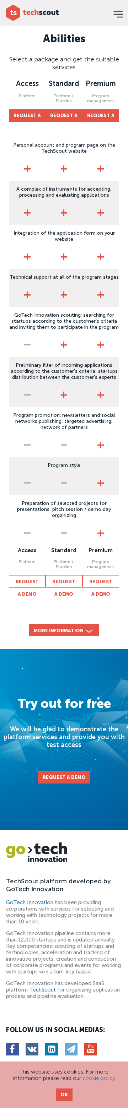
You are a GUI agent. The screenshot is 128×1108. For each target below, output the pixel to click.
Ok (64, 1094)
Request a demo (27, 117)
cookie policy (98, 1078)
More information (59, 630)
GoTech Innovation (29, 902)
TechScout (42, 990)
